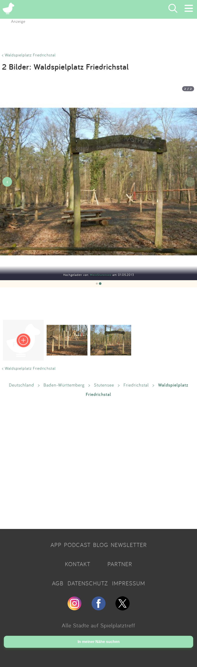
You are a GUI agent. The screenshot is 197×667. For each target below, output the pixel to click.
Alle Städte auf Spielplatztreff (98, 625)
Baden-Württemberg (64, 385)
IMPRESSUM (128, 583)
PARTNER (119, 564)
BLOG (100, 545)
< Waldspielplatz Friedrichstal (29, 54)
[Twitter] (122, 608)
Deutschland (21, 385)
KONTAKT (77, 564)
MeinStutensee (101, 275)
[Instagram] (74, 608)
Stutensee (104, 385)
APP (56, 545)
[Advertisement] (98, 463)
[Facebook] (98, 608)
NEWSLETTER (129, 545)
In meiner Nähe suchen (99, 642)
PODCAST (77, 545)
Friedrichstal (136, 385)
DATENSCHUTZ (88, 583)
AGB (57, 583)
